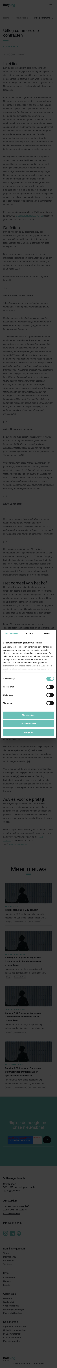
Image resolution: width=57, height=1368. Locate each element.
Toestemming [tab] (10, 633)
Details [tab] (29, 633)
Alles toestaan (28, 715)
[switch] (50, 687)
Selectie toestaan (29, 724)
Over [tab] (47, 633)
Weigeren (28, 732)
